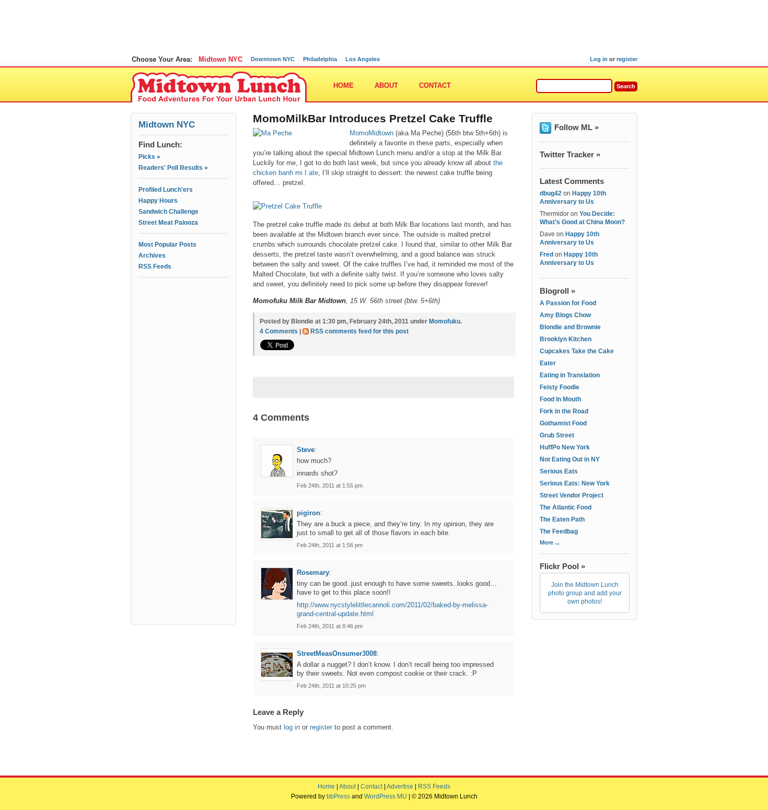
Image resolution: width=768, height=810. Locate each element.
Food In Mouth (560, 399)
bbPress (338, 796)
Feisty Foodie (559, 387)
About (386, 85)
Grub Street (557, 435)
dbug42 (551, 193)
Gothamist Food (563, 423)
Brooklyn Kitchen (565, 339)
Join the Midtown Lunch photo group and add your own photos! (585, 593)
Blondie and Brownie (570, 327)
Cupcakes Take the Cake (577, 351)
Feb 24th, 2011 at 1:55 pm (330, 485)
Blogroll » (557, 290)
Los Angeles (362, 59)
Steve (306, 450)
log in (292, 727)
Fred (546, 254)
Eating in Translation (570, 375)
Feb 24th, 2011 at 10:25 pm (331, 685)
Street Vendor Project (571, 495)
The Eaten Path (562, 519)
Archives (152, 255)
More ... (550, 542)
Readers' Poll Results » (173, 167)
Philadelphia (320, 59)
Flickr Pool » (562, 566)
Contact (435, 85)
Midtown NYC (220, 59)
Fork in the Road (564, 411)
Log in (599, 59)
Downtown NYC (273, 59)
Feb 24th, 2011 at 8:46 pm (330, 626)
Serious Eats (559, 471)
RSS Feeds (154, 266)
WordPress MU (385, 796)
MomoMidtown (371, 133)
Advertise (400, 786)
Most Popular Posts (167, 244)
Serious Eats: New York (575, 483)
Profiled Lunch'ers (165, 189)
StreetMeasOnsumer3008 (337, 653)
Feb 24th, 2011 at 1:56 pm (330, 545)
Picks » (149, 156)
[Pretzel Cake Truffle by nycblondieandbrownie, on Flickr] (290, 206)
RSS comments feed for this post (359, 331)
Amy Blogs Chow (565, 315)
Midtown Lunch (219, 87)
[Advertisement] (183, 327)
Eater (548, 363)
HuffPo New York (565, 447)
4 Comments (279, 331)
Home (343, 85)
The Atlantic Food (565, 507)
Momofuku (444, 321)
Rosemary (313, 572)
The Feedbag (559, 531)
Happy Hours (158, 200)
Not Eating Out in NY (570, 459)
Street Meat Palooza (168, 222)
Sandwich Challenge (168, 211)
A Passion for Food (568, 303)
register (626, 59)
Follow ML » (576, 127)
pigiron (308, 513)
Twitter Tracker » (570, 154)
